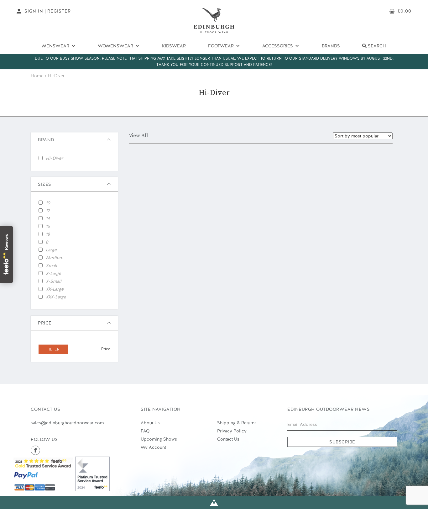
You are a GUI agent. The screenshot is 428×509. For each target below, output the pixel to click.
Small (51, 265)
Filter (53, 349)
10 (48, 203)
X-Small (53, 281)
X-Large (53, 273)
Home (37, 75)
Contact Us (228, 439)
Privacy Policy (232, 431)
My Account (153, 447)
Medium (54, 257)
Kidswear (174, 46)
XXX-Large (56, 297)
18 (48, 234)
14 (48, 218)
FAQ (145, 431)
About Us (150, 423)
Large (51, 250)
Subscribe (342, 442)
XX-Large (55, 289)
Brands (331, 46)
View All (138, 135)
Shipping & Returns (237, 423)
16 (48, 226)
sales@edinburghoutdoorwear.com (67, 423)
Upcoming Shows (159, 439)
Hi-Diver (54, 158)
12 (48, 210)
